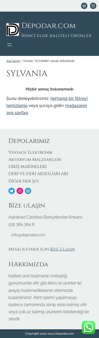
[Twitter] (11, 191)
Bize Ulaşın (62, 249)
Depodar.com (48, 26)
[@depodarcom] (93, 6)
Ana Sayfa (13, 61)
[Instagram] (20, 191)
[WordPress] (84, 6)
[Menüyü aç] (9, 45)
